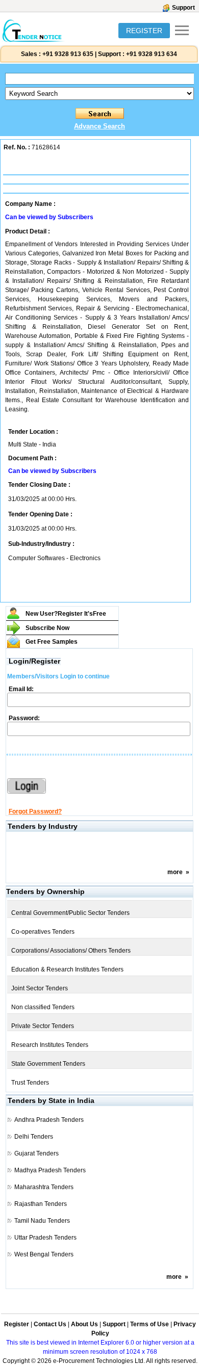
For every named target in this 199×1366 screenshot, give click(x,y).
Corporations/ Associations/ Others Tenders (71, 950)
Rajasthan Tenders (40, 1203)
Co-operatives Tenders (42, 931)
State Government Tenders (48, 1063)
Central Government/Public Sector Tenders (70, 912)
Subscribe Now (47, 628)
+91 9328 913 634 (151, 54)
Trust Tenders (30, 1082)
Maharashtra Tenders (43, 1187)
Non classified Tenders (42, 1007)
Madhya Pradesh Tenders (50, 1170)
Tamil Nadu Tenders (42, 1220)
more (175, 872)
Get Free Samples (52, 641)
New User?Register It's (66, 613)
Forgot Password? (35, 811)
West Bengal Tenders (43, 1254)
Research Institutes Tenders (49, 1044)
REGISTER (144, 31)
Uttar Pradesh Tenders (45, 1237)
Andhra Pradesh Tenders (49, 1119)
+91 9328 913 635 (67, 54)
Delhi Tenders (33, 1136)
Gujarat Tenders (36, 1153)
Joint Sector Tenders (39, 988)
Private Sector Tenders (42, 1026)
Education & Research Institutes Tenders (67, 969)
